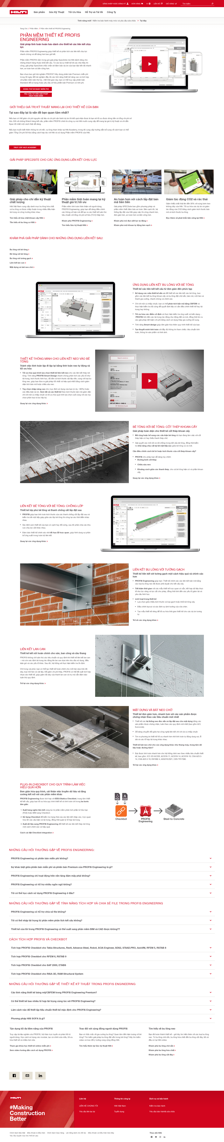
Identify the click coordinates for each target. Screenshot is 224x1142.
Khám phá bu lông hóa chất (161, 1050)
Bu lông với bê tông (19, 249)
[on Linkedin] (40, 1076)
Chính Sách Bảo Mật (17, 1133)
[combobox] (197, 3)
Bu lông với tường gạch (20, 258)
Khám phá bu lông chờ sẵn (161, 1046)
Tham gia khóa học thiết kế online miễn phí (30, 1046)
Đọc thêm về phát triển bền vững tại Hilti (184, 218)
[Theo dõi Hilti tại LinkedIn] (164, 1137)
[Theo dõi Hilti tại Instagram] (160, 1137)
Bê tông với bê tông (19, 254)
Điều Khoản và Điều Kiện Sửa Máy (101, 1133)
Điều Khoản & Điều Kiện (36, 1133)
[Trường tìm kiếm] (212, 3)
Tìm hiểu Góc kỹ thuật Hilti (74, 225)
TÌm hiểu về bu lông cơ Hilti (22, 222)
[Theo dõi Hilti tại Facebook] (152, 1137)
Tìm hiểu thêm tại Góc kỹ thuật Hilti (95, 1046)
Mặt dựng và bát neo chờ (21, 267)
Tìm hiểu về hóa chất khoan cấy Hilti (26, 218)
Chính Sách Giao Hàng (55, 1133)
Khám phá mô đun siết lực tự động (130, 221)
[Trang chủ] (19, 12)
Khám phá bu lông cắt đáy (161, 1054)
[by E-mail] (27, 1076)
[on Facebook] (14, 1076)
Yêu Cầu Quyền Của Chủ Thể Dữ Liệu (24, 1136)
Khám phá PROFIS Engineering (76, 221)
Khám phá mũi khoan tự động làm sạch (132, 225)
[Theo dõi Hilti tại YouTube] (156, 1137)
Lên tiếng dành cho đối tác (76, 1133)
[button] (112, 858)
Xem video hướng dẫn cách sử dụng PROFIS (30, 1050)
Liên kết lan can (17, 263)
